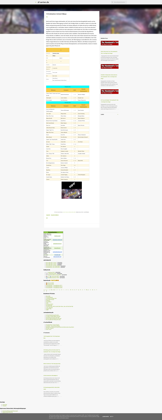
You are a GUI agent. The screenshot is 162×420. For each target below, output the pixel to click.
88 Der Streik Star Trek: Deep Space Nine (52, 363)
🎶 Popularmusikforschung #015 (53, 274)
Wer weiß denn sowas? (51, 262)
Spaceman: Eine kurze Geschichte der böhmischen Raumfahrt (60, 327)
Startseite (5, 404)
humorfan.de (57, 248)
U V (89, 289)
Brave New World (50, 299)
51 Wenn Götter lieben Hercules (53, 316)
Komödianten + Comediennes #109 (54, 287)
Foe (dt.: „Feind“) (50, 328)
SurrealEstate (49, 305)
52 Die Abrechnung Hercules (52, 315)
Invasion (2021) (49, 304)
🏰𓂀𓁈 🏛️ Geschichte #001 (52, 276)
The (87, 289)
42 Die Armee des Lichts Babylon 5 (51, 375)
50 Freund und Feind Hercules (53, 317)
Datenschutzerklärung (8, 412)
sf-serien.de (43, 2)
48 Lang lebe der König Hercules (53, 319)
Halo (47, 303)
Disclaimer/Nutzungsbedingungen (10, 411)
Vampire (4, 405)
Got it (111, 416)
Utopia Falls (48, 308)
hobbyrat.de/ (57, 235)
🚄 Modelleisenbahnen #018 (52, 277)
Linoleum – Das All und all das (53, 326)
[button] (47, 17)
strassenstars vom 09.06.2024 (53, 267)
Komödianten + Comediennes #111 (54, 285)
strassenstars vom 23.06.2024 (53, 266)
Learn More (105, 416)
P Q (77, 289)
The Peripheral (49, 297)
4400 (47, 309)
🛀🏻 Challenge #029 (50, 272)
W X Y (94, 289)
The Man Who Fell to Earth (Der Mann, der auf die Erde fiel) (59, 306)
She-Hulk (48, 296)
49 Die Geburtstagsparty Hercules (53, 318)
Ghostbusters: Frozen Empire (52, 324)
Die (54, 289)
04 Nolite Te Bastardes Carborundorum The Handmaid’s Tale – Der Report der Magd (109, 76)
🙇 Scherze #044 (50, 283)
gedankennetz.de (57, 243)
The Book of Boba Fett (51, 298)
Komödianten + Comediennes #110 (54, 286)
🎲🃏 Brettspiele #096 (51, 273)
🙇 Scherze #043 (50, 284)
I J (64, 289)
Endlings (48, 300)
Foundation (48, 301)
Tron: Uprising (49, 307)
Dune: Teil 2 (48, 329)
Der (52, 289)
